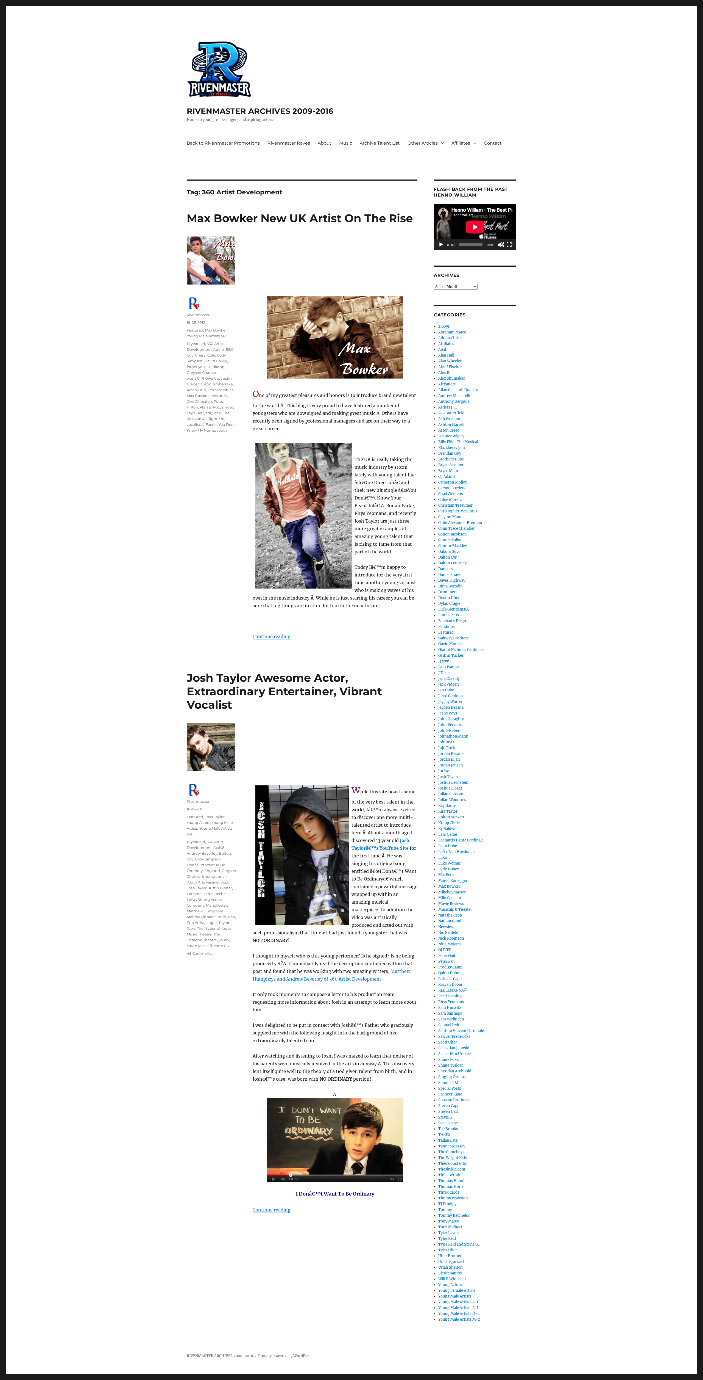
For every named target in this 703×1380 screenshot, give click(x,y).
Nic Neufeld (448, 932)
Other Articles (423, 143)
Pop (216, 407)
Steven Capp (448, 1105)
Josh (225, 882)
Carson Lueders (451, 488)
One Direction (199, 401)
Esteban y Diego (452, 621)
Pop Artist (195, 922)
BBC (229, 349)
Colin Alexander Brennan (460, 522)
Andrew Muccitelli (454, 395)
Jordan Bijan (449, 759)
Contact (493, 143)
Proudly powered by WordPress (285, 1356)
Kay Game (447, 805)
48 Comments (199, 953)
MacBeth (446, 875)
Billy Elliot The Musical (458, 442)
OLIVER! (445, 950)
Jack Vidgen (448, 684)
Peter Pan (446, 961)
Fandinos (446, 626)
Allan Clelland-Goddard (458, 390)
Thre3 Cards (448, 1192)
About (324, 143)
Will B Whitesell (452, 1279)
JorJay (443, 771)
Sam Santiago (450, 1013)
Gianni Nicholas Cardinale (461, 649)
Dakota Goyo (449, 551)
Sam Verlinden (451, 1019)
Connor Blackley (452, 545)
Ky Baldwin (448, 828)
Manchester (216, 905)
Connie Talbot (450, 540)
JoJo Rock (446, 748)
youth (222, 430)
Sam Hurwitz (449, 1007)
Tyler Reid (447, 1238)
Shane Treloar (450, 1065)
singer (227, 407)
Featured (195, 330)
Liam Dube (447, 846)
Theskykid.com (451, 1169)
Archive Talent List (380, 143)
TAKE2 (444, 1134)
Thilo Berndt (449, 1175)
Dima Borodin (450, 586)
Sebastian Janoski (453, 1048)
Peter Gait (446, 955)
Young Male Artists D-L (458, 1313)
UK (221, 418)
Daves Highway (451, 580)
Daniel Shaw (449, 574)
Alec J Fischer (450, 367)
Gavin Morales (451, 644)
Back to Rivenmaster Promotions (223, 143)
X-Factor (209, 424)
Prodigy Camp (450, 967)
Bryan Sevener (451, 465)
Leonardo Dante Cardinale (461, 840)
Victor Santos (450, 1273)
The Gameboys (451, 1152)
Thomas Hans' (451, 1180)
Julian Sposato (450, 794)
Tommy (445, 1209)
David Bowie (215, 361)
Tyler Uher (447, 1250)
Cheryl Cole (205, 355)
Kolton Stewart (451, 817)
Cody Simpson (208, 859)
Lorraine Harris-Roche (206, 894)
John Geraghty (451, 719)
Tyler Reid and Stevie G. (458, 1244)
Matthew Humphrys (205, 911)
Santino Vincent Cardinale (461, 1030)
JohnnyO (446, 742)
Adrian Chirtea (451, 338)
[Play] (441, 245)
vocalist (193, 424)
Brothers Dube (451, 459)
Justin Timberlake (216, 384)
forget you (196, 367)
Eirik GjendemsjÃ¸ (454, 609)
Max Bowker (216, 330)
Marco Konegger (452, 880)
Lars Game (447, 834)
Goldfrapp (215, 367)
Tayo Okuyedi (199, 413)
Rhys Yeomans (451, 1002)
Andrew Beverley (202, 853)
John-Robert (449, 730)
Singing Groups (452, 1077)
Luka (442, 857)
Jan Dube (446, 690)
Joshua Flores (450, 788)
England (212, 870)
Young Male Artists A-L (458, 1308)
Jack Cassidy (449, 678)
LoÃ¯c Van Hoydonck (456, 851)
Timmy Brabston (453, 1198)
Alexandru (447, 384)
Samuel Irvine (450, 1025)
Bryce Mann (448, 470)
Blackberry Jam (451, 447)
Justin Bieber (220, 888)
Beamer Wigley (451, 436)
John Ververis (450, 724)
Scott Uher (447, 1042)
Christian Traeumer (455, 505)
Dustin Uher (449, 597)
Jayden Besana (451, 707)
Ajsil (442, 349)
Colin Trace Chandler (456, 528)
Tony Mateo (448, 1221)
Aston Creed (448, 430)
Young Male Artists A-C (458, 1302)
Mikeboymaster (452, 892)
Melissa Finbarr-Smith (206, 917)
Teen (217, 413)
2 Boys (444, 326)
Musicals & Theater (455, 909)
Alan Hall (446, 355)
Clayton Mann (450, 517)
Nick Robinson (451, 938)
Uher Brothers (451, 1256)
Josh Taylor (215, 817)
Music (345, 143)
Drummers (447, 592)
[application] (475, 227)
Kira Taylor (447, 811)
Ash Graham (449, 418)
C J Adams (447, 476)
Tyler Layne (448, 1232)
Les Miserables (220, 390)
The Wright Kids (452, 1157)
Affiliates (460, 143)
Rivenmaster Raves (288, 143)
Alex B (443, 372)
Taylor (224, 922)
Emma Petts (448, 615)
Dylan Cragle (449, 603)
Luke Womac (449, 863)
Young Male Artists (455, 1296)
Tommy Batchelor (454, 1215)
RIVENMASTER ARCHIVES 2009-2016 (260, 111)
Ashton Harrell (451, 424)
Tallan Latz (447, 1140)
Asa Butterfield (451, 413)
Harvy (443, 661)
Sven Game (448, 1123)
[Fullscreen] (509, 245)
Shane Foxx (448, 1059)
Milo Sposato (449, 898)
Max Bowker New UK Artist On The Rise (300, 218)
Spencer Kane (450, 1094)
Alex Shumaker (451, 378)
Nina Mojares (450, 944)
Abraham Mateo (452, 332)
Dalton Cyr (447, 557)
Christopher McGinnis (458, 511)
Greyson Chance (201, 372)
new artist (219, 395)
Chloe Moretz (450, 499)
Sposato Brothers (453, 1100)
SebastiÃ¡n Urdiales (455, 1053)
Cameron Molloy (452, 482)
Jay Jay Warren (451, 701)
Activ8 (218, 847)
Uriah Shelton (450, 1267)
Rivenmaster (198, 315)
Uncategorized (451, 1261)
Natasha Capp (450, 915)
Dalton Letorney (452, 563)
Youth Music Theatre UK (208, 945)
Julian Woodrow (452, 799)
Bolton (225, 853)
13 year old (196, 343)
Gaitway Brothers (453, 638)
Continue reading (272, 636)
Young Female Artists (457, 1290)
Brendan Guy (449, 453)
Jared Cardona (450, 696)
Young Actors (198, 822)
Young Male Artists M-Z (207, 336)
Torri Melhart (450, 1227)
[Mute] (501, 245)
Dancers (445, 569)
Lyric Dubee (448, 869)
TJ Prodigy (447, 1204)
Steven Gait (448, 1111)
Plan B (205, 407)
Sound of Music (451, 1082)
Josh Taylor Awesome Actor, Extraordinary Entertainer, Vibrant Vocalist (284, 691)
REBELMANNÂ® (453, 990)
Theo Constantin (453, 1163)
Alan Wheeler (450, 361)
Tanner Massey (451, 1146)
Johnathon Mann (453, 736)
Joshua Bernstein (453, 782)
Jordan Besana (451, 753)
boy (190, 355)
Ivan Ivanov (448, 667)
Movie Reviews (451, 903)
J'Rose (444, 672)
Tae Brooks (448, 1129)
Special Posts (449, 1088)
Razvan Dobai (450, 984)
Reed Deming (450, 996)
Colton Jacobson (452, 534)
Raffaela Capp (450, 978)
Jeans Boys (447, 713)
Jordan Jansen (450, 765)
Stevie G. (445, 1117)
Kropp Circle (449, 823)
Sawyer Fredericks (454, 1036)
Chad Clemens (450, 494)
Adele (218, 349)
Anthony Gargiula (453, 401)
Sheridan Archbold (454, 1071)
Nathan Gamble (451, 921)
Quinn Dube (448, 973)
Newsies (445, 926)
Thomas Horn (450, 1186)
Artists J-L (447, 407)
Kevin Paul (196, 390)
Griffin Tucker (451, 655)
